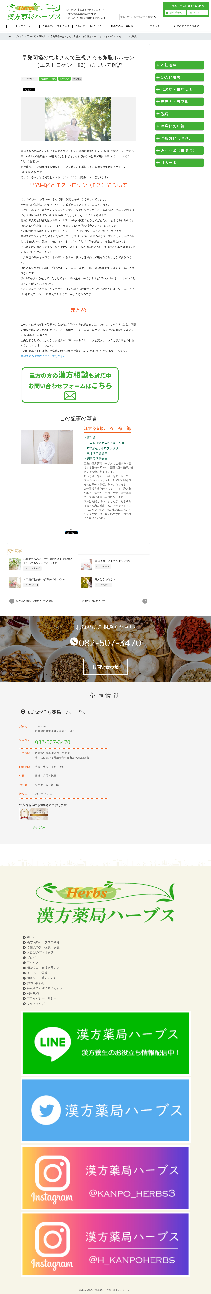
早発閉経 (77, 79)
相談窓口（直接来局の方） (44, 967)
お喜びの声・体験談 (40, 952)
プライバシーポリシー (42, 998)
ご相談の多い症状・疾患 (43, 947)
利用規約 (33, 993)
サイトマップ (36, 1003)
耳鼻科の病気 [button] (172, 126)
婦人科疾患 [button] (171, 77)
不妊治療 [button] (169, 65)
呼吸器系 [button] (169, 162)
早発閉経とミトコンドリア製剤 (113, 561)
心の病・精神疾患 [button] (176, 89)
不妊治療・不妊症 (48, 79)
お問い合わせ (36, 983)
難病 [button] (165, 114)
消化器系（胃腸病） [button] (178, 150)
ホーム (31, 937)
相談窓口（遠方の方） (42, 978)
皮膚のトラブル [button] (174, 101)
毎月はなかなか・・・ (108, 579)
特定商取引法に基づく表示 (44, 988)
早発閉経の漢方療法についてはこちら (43, 356)
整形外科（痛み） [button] (176, 138)
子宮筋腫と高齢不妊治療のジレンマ (44, 579)
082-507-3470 (110, 643)
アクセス (33, 962)
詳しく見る (39, 827)
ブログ (31, 957)
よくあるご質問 (37, 972)
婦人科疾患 (64, 79)
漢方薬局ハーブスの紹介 (43, 942)
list (71, 529)
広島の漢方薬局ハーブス (98, 1290)
